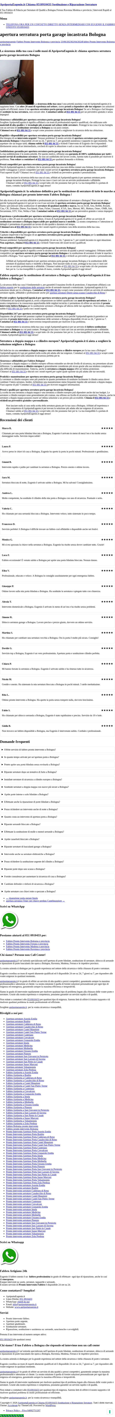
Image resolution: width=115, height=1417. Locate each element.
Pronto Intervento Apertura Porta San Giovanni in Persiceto (34, 1169)
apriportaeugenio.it (9, 960)
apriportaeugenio (8, 41)
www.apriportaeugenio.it (26, 1307)
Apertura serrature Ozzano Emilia (22, 1051)
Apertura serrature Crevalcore (20, 1037)
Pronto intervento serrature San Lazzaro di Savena (29, 1225)
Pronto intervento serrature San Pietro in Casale (28, 1228)
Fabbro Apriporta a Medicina (19, 1099)
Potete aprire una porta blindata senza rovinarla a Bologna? (32, 764)
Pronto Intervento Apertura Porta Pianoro (25, 1166)
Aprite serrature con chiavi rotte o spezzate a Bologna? (30, 891)
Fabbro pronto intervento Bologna (22, 1129)
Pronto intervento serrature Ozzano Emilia (26, 1217)
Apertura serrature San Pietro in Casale (24, 1061)
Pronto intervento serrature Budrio (22, 1188)
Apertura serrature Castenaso (19, 1035)
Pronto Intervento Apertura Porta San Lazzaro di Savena (32, 1172)
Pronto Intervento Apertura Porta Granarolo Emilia (30, 1153)
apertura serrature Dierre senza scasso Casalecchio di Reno (77, 292)
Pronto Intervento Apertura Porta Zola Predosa (28, 1182)
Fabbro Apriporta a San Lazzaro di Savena (26, 1112)
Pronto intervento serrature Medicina (23, 1212)
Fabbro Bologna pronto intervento (22, 1126)
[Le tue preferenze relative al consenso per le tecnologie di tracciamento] (110, 1412)
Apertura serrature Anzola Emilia (21, 1018)
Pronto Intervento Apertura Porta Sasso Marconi (28, 1177)
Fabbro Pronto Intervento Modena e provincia (27, 946)
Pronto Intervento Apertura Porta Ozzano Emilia (29, 1164)
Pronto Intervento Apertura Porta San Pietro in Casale (31, 1174)
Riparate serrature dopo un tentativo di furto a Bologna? (30, 772)
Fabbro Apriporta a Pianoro (19, 1107)
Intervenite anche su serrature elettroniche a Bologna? (29, 854)
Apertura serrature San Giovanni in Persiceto (27, 1056)
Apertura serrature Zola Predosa (21, 1069)
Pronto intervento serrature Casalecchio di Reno (28, 1193)
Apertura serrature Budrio (18, 1021)
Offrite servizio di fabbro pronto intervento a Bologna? (30, 749)
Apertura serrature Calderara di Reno (23, 1024)
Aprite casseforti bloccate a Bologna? (21, 839)
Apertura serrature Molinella (19, 1048)
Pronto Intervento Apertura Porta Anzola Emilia (28, 1131)
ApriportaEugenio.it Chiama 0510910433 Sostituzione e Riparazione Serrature (48, 4)
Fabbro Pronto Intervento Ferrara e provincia (27, 944)
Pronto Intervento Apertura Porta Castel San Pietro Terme (33, 1145)
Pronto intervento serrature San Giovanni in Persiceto (31, 1223)
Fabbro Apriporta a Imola (18, 1096)
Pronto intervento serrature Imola (21, 1209)
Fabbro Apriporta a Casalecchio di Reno (25, 1080)
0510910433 (33, 999)
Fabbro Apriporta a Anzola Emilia (22, 1072)
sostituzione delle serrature (32, 287)
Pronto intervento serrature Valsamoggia (25, 1233)
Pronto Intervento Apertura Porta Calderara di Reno (30, 1137)
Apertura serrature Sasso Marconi (22, 1064)
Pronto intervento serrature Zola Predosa (25, 1236)
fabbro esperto (6, 287)
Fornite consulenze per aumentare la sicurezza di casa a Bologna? (35, 876)
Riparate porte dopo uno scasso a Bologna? (24, 869)
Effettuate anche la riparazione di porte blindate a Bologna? (32, 802)
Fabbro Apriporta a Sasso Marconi (22, 1118)
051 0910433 (26, 1299)
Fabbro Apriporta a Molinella (20, 1102)
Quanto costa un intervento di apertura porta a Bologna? (30, 817)
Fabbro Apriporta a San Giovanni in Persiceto (27, 1110)
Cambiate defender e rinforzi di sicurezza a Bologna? (29, 884)
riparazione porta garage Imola (22, 898)
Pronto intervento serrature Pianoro (22, 1220)
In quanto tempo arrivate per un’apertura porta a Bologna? (31, 757)
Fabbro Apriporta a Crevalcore (20, 1091)
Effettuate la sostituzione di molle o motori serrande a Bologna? (34, 831)
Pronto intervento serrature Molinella (23, 1215)
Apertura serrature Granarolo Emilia (23, 1040)
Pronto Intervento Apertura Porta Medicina (26, 1158)
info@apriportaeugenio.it (24, 1304)
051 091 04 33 (73, 112)
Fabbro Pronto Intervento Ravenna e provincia (28, 949)
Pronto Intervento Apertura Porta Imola (24, 1155)
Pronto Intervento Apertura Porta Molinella (26, 1161)
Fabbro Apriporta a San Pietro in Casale (25, 1115)
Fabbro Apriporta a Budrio (18, 1075)
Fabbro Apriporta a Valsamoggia (21, 1121)
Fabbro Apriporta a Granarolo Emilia (23, 1094)
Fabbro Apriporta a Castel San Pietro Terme (26, 1086)
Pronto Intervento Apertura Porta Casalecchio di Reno (31, 1139)
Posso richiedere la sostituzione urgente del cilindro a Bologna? (34, 861)
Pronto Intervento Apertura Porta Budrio (25, 1134)
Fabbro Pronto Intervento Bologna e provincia (38, 41)
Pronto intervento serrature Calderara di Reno (27, 1190)
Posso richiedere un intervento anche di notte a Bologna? (31, 809)
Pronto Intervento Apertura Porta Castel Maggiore (29, 1142)
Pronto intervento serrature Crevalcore (24, 1204)
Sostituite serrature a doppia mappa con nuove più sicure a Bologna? (36, 787)
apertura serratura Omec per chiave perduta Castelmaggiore (35, 901)
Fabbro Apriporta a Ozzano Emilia (22, 1104)
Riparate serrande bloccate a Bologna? (22, 824)
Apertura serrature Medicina (19, 1045)
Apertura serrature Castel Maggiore (22, 1029)
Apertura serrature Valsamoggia (21, 1067)
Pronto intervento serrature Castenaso (23, 1201)
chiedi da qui (23, 1301)
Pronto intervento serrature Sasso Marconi (26, 1231)
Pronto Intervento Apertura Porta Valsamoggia (28, 1180)
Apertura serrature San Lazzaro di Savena (25, 1059)
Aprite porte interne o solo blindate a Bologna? (26, 794)
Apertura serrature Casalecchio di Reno (24, 1027)
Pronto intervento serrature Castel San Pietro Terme (30, 1198)
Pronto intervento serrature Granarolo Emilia (27, 1207)
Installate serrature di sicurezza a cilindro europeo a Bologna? (33, 779)
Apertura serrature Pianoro (18, 1053)
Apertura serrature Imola (17, 1043)
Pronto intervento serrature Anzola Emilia (25, 1185)
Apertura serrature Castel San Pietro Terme (26, 1032)
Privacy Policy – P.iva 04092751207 (23, 1410)
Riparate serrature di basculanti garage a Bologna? (28, 846)
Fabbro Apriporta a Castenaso (20, 1088)
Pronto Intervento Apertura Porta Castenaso (26, 1147)
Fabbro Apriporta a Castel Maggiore (23, 1083)
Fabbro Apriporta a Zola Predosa (21, 1123)
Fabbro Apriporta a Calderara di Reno (24, 1078)
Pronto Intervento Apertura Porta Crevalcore (27, 1150)
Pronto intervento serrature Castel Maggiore (26, 1196)
